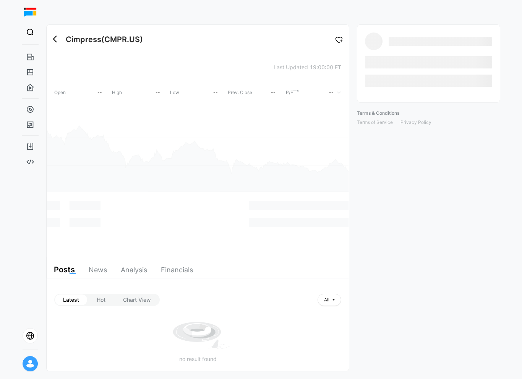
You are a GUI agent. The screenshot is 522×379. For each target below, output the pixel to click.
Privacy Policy (415, 122)
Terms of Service (375, 122)
